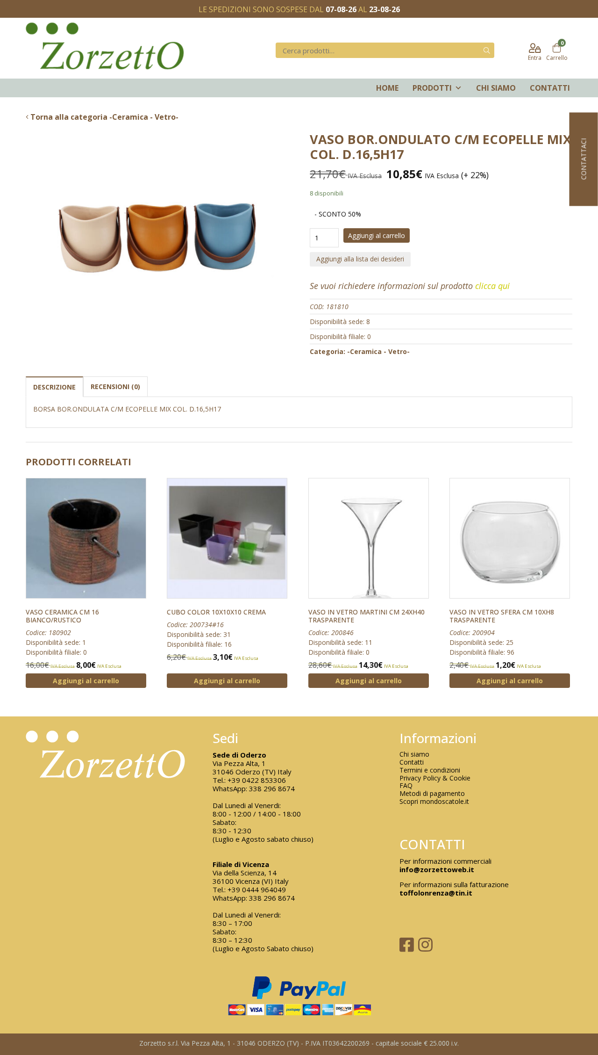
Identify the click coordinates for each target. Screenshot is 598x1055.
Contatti (550, 88)
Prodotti (432, 88)
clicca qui (492, 285)
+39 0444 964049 (257, 889)
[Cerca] (487, 50)
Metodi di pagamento (432, 794)
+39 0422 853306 (257, 780)
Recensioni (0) (115, 386)
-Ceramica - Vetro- (378, 351)
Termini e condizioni (429, 770)
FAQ (406, 786)
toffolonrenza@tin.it (435, 892)
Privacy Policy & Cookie (434, 778)
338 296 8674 (272, 788)
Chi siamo (496, 88)
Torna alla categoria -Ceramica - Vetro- (103, 117)
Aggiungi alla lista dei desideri (360, 258)
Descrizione (54, 387)
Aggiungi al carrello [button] (86, 680)
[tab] (54, 386)
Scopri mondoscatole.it (434, 802)
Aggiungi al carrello (376, 235)
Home (387, 88)
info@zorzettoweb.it (436, 869)
